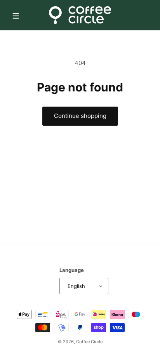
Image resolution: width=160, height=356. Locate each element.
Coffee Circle (89, 341)
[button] (15, 15)
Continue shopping (80, 115)
